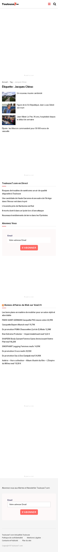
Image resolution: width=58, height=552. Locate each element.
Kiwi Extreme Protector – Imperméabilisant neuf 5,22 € (26, 334)
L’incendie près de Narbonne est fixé (18, 206)
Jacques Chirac (21, 82)
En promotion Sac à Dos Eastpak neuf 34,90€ (21, 356)
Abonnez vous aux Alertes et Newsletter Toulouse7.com (26, 488)
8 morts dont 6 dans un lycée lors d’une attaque (23, 211)
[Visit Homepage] (10, 4)
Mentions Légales (34, 538)
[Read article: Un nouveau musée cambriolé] (9, 97)
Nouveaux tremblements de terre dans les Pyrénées (25, 215)
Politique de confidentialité (12, 538)
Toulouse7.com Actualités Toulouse (16, 535)
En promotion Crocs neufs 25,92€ (16, 351)
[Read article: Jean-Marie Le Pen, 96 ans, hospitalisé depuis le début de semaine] (9, 120)
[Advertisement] (29, 40)
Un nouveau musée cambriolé (29, 93)
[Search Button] (54, 4)
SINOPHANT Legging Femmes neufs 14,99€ (21, 346)
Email (9, 236)
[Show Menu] (49, 4)
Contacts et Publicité (10, 541)
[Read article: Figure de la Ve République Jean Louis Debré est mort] (9, 108)
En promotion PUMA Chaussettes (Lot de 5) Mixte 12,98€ (26, 329)
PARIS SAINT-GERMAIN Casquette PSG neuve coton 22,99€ (27, 320)
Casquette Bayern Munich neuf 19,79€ (18, 325)
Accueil (5, 82)
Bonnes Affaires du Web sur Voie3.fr (23, 305)
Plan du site (26, 541)
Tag (11, 82)
